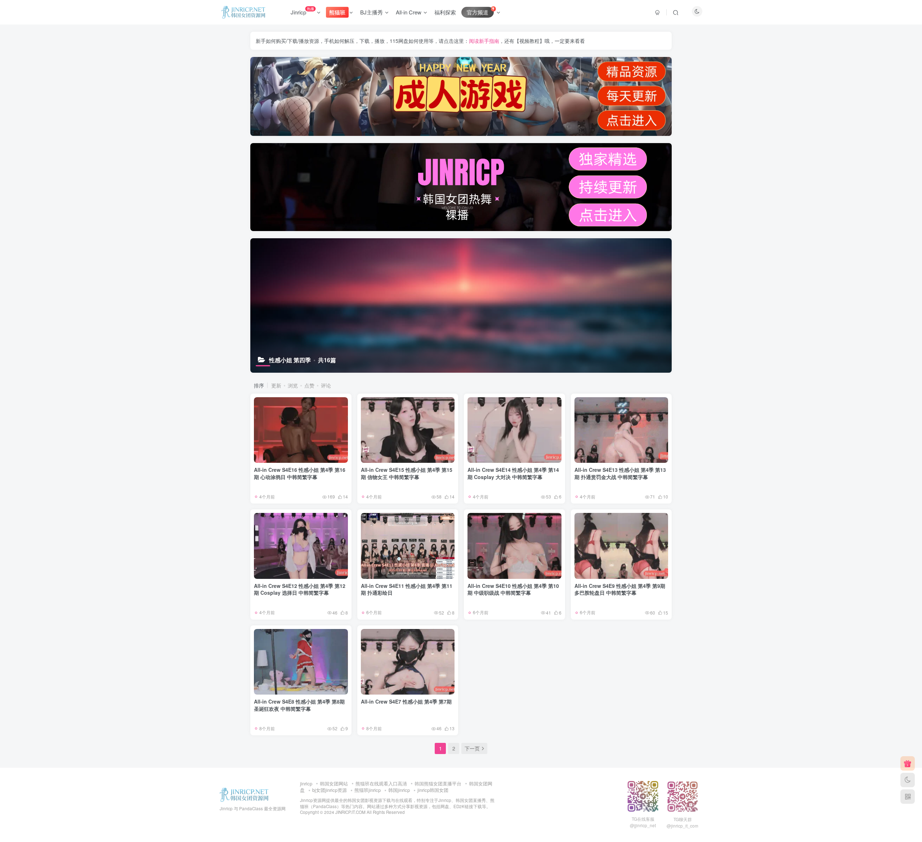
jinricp (306, 783)
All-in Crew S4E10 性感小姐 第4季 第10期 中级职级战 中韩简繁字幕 (513, 589)
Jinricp (302, 11)
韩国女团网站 (334, 783)
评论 (326, 385)
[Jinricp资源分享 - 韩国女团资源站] (244, 794)
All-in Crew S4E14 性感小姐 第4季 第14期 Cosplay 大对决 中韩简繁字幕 (513, 473)
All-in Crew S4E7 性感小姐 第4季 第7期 (406, 701)
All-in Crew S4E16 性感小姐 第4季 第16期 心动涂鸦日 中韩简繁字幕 (299, 473)
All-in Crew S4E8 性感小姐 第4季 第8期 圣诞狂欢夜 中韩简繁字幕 (299, 705)
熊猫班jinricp (367, 789)
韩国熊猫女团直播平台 (438, 783)
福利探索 (445, 12)
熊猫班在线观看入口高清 (381, 783)
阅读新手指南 (484, 40)
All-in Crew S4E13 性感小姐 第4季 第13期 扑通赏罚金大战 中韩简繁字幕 (620, 473)
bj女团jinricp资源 (329, 789)
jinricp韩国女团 (432, 789)
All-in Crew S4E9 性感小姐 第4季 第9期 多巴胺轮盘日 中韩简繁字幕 (619, 589)
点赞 (309, 385)
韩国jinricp (399, 789)
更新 (276, 385)
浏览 (293, 385)
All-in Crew (408, 12)
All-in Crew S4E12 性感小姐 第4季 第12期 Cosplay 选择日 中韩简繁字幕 (299, 589)
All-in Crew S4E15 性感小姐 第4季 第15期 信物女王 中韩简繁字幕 (406, 473)
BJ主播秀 (371, 12)
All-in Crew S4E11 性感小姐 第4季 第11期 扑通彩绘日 (406, 589)
